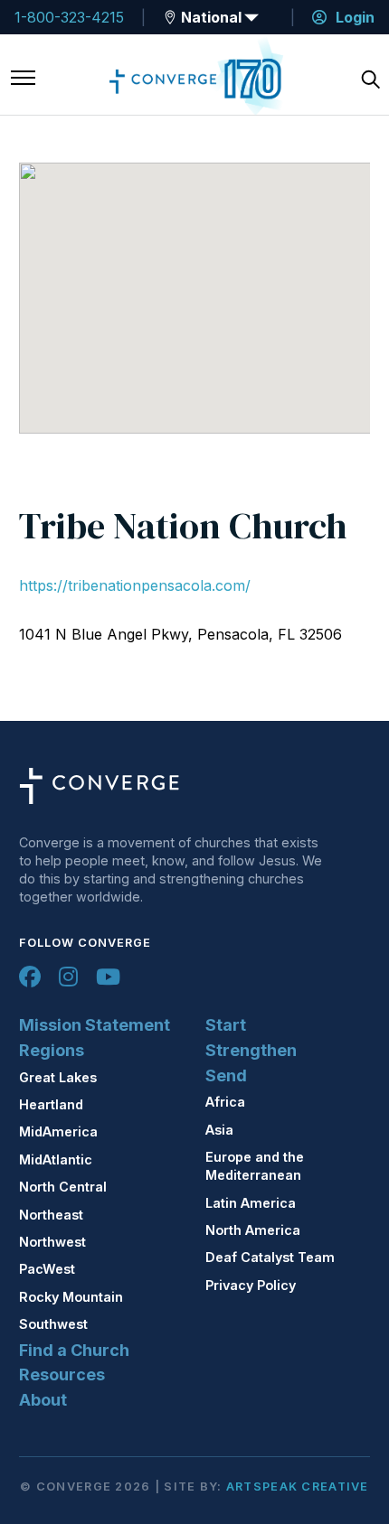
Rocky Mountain (71, 1296)
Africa (225, 1101)
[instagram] (68, 976)
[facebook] (30, 976)
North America (252, 1230)
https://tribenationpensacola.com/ (135, 585)
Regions (51, 1050)
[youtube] (108, 976)
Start (225, 1024)
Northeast (51, 1214)
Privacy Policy (250, 1285)
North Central (63, 1186)
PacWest (47, 1268)
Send (226, 1075)
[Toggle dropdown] (170, 17)
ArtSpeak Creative (297, 1486)
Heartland (51, 1104)
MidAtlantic (55, 1159)
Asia (219, 1129)
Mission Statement (94, 1024)
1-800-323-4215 (69, 17)
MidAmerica (58, 1131)
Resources (62, 1374)
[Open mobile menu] (23, 79)
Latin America (250, 1203)
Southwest (53, 1324)
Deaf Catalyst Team (270, 1257)
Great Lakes (58, 1077)
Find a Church (74, 1350)
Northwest (52, 1241)
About (43, 1399)
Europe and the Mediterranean (254, 1166)
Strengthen (251, 1050)
